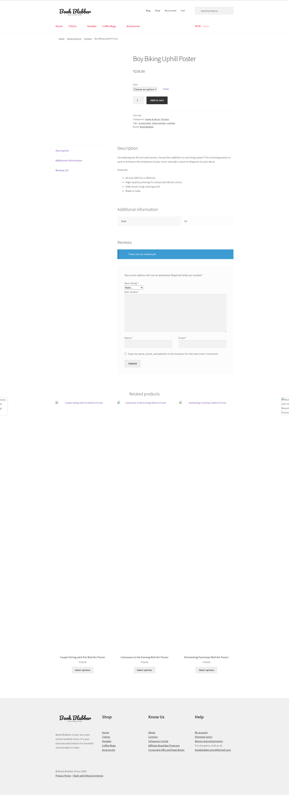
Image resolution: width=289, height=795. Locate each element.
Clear (166, 88)
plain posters (159, 123)
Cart (183, 10)
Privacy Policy (63, 775)
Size (135, 84)
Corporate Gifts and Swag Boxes (166, 750)
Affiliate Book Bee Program (164, 745)
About (151, 732)
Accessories (133, 26)
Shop (157, 10)
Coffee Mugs (109, 26)
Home (59, 26)
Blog (148, 10)
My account (170, 10)
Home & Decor (74, 38)
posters (171, 123)
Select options (82, 670)
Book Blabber (147, 126)
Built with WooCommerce (88, 775)
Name (128, 338)
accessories (145, 123)
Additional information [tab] (69, 160)
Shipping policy (203, 736)
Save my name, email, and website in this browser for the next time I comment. (173, 353)
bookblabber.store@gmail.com (213, 750)
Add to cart (157, 100)
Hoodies (92, 26)
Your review (131, 292)
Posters (88, 38)
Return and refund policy (209, 741)
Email (182, 338)
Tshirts (72, 26)
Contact (153, 736)
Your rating (131, 283)
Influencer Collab (158, 741)
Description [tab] (62, 150)
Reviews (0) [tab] (62, 170)
